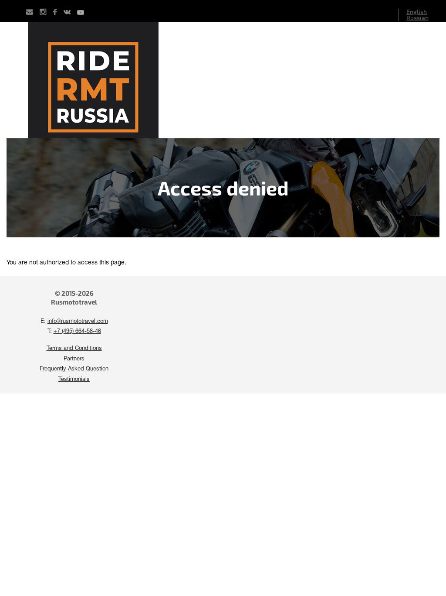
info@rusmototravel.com (77, 321)
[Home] (223, 80)
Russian (417, 17)
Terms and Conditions (74, 348)
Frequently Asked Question (74, 369)
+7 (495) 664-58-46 (77, 331)
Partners (74, 359)
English (416, 11)
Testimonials (74, 379)
